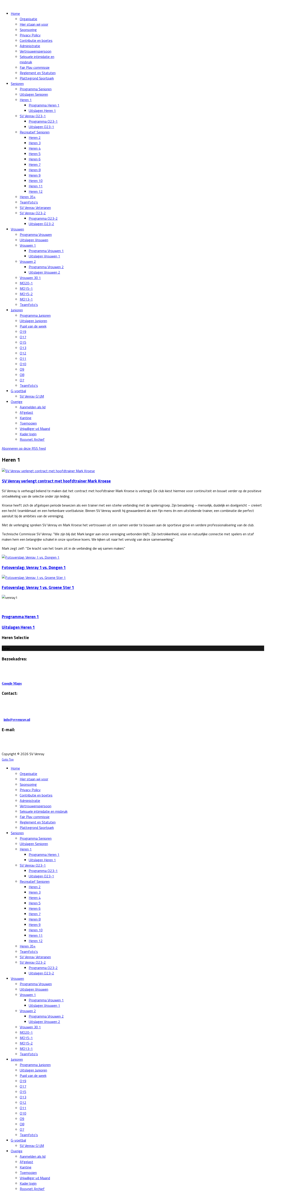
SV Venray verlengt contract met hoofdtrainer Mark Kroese (56, 481)
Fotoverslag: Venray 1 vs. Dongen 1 (34, 567)
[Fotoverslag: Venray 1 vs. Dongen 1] (30, 557)
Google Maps (12, 683)
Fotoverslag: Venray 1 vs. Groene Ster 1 (38, 587)
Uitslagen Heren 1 (18, 627)
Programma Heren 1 (20, 616)
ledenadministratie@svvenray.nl (57, 745)
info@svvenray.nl (17, 719)
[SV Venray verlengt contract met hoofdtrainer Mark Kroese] (48, 471)
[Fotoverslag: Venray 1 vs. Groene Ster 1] (34, 577)
